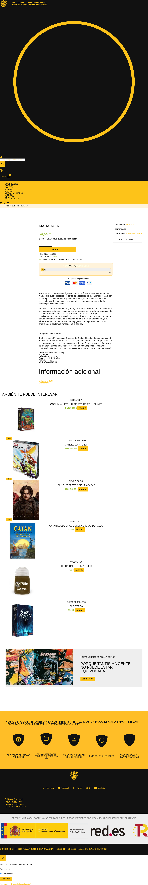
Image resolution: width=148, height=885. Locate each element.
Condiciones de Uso (14, 801)
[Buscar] (2, 164)
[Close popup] (3, 858)
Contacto (9, 808)
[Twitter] (1, 203)
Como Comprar (12, 803)
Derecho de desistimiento (16, 806)
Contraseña (5, 869)
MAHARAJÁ (131, 225)
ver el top (87, 679)
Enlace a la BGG (46, 381)
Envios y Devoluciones (15, 805)
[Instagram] (4, 203)
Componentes (44, 383)
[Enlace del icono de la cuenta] (1, 170)
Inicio (8, 206)
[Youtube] (8, 203)
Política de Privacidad (14, 799)
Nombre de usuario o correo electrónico (16, 865)
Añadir (55, 249)
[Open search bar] (1, 157)
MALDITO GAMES (134, 233)
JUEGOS (15, 206)
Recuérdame (7, 874)
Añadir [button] (82, 408)
